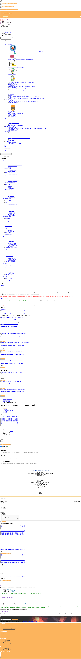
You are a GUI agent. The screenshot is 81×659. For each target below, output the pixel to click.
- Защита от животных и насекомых (20, 51)
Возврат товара (6, 634)
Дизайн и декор (11, 59)
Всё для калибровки (12, 133)
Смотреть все (45, 51)
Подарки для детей (9, 91)
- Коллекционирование (28, 59)
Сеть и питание (11, 82)
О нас (4, 625)
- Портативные (19, 90)
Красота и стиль (11, 120)
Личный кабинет (6, 640)
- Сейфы (40, 51)
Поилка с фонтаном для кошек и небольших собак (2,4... (12, 549)
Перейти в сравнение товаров (12, 9)
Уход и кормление (6, 401)
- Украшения (10, 246)
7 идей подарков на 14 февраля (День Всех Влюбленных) (12, 313)
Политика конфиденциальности (9, 628)
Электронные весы (11, 90)
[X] (4, 446)
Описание (5, 408)
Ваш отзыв (2, 507)
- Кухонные (20, 86)
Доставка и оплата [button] (4, 298)
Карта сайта (5, 633)
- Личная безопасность (33, 51)
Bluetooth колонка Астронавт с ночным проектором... (11, 363)
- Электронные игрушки (12, 207)
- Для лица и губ (17, 120)
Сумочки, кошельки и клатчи (13, 123)
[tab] (40, 285)
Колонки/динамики (11, 143)
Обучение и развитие (12, 98)
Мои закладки (6, 642)
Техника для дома (11, 88)
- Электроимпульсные (27, 101)
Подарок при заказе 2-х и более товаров (8, 326)
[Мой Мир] (3, 446)
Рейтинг (2, 512)
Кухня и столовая (11, 67)
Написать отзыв (9, 427)
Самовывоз (5, 412)
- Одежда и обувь (19, 128)
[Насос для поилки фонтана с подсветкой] (11, 416)
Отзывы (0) (5, 409)
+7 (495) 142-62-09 (7, 31)
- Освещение (27, 88)
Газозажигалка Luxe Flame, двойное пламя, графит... (11, 383)
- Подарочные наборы (12, 244)
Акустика (7, 141)
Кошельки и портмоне (12, 103)
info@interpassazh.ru (7, 34)
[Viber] (6, 446)
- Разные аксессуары (27, 128)
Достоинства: (3, 508)
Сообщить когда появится (5, 444)
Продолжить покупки (4, 3)
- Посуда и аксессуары (19, 67)
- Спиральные (20, 101)
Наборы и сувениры (12, 115)
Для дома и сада (8, 44)
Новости (4, 145)
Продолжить (3, 6)
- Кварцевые (12, 113)
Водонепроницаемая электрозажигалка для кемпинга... (12, 375)
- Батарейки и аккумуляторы (20, 82)
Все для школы (11, 94)
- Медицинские (26, 86)
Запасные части (11, 140)
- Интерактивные (35, 98)
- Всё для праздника (18, 59)
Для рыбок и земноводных (13, 130)
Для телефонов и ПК (12, 138)
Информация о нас (6, 148)
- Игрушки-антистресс (16, 96)
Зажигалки (10, 101)
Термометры (10, 86)
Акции (4, 146)
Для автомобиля (11, 135)
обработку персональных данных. (30, 621)
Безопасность (10, 51)
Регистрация (5, 17)
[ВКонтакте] (1, 446)
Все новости (3, 309)
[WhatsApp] (7, 446)
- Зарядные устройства (31, 82)
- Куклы (23, 96)
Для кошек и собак (11, 128)
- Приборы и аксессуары (12, 245)
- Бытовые (15, 86)
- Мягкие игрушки (29, 96)
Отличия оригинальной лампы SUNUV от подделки (11, 319)
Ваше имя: (2, 502)
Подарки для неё (8, 118)
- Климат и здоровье (19, 88)
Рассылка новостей (7, 643)
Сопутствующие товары (8, 410)
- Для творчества (20, 98)
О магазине (7, 149)
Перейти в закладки (10, 6)
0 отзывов (2, 427)
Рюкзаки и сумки (11, 111)
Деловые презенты (11, 117)
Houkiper (11, 431)
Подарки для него (8, 99)
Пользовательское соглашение (9, 629)
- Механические (19, 113)
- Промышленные (26, 90)
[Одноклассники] (2, 446)
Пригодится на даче (12, 74)
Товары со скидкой (7, 649)
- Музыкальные (11, 214)
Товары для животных (9, 126)
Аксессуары (7, 131)
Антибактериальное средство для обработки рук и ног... (12, 345)
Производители (6, 648)
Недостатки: (2, 509)
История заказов (6, 641)
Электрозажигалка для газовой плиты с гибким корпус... (12, 391)
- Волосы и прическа (34, 120)
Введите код (3, 514)
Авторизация (5, 16)
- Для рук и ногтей (26, 120)
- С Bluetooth (18, 143)
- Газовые (14, 101)
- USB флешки (19, 138)
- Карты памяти (26, 138)
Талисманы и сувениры (12, 84)
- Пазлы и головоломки (12, 215)
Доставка (5, 411)
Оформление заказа (13, 3)
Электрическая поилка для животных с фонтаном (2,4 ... (12, 576)
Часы (9, 113)
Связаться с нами (6, 635)
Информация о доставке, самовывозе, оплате (12, 626)
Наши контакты (8, 151)
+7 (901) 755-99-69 (7, 32)
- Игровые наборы (28, 98)
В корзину (2, 341)
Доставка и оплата (9, 150)
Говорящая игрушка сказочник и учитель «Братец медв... (12, 336)
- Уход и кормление (36, 128)
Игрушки (9, 96)
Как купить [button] (2, 285)
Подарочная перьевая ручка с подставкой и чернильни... (12, 354)
